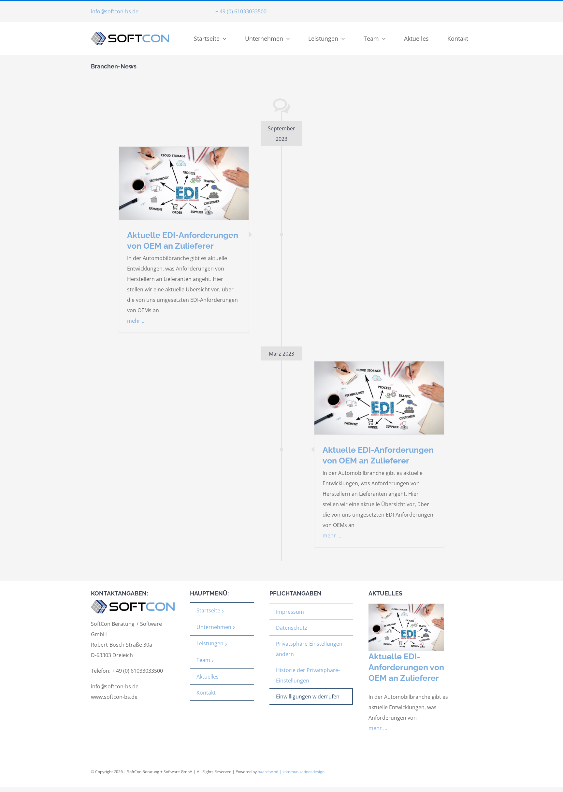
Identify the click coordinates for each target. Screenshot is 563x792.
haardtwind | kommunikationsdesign (291, 771)
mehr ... (136, 320)
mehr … (377, 728)
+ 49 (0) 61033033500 (241, 11)
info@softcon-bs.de (114, 11)
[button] (311, 649)
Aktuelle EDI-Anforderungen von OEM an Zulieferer (406, 667)
